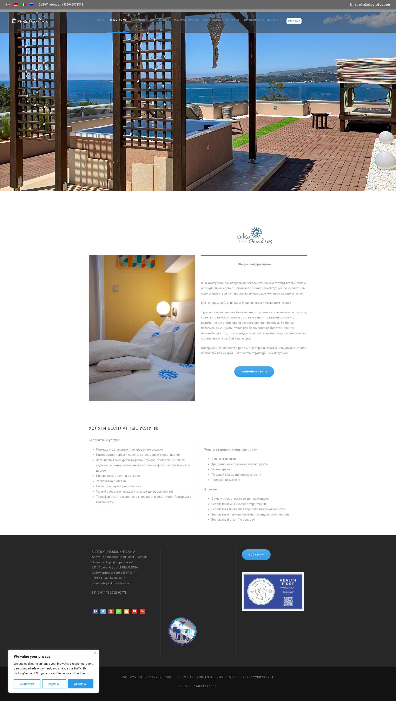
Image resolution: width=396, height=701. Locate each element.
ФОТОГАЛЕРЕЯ (212, 20)
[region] (53, 671)
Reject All (54, 684)
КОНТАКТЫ (232, 20)
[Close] (94, 653)
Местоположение (186, 20)
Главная (99, 20)
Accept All (80, 684)
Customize (27, 684)
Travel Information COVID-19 (263, 20)
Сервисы (164, 20)
